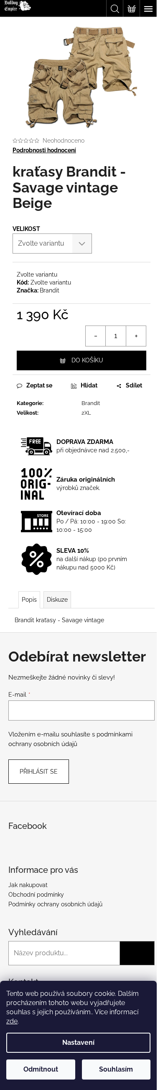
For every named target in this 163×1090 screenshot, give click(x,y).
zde (12, 1021)
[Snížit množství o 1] (96, 336)
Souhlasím (116, 1069)
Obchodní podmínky (36, 894)
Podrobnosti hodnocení (44, 150)
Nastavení (78, 1042)
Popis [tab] (29, 599)
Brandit (49, 290)
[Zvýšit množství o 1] (136, 336)
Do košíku (87, 360)
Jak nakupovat (28, 885)
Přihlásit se (39, 771)
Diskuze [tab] (57, 599)
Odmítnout (40, 1069)
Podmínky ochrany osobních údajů (55, 904)
